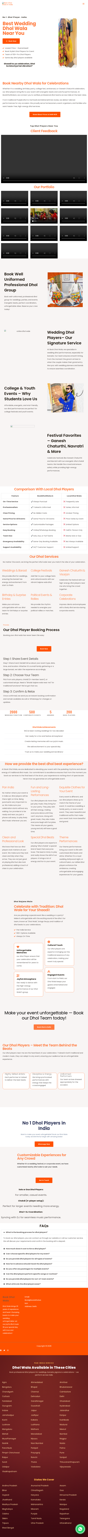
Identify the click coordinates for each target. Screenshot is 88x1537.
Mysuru (34, 1438)
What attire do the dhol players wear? (23, 1284)
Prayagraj (35, 1452)
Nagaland (64, 1509)
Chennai (35, 1391)
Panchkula (7, 1448)
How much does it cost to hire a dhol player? (26, 1248)
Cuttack (6, 1396)
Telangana (65, 1518)
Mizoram (35, 1509)
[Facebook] (1, 1350)
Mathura (35, 1429)
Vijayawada (65, 1466)
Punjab (34, 1513)
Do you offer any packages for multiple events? (27, 1269)
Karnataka (36, 1499)
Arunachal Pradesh (40, 1485)
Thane (34, 1462)
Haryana (35, 1495)
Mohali (5, 1434)
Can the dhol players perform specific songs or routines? (31, 1274)
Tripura (5, 1523)
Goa (62, 1490)
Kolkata (34, 1420)
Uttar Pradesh (37, 1523)
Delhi (62, 1396)
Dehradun (35, 1396)
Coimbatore (65, 1391)
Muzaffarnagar (9, 1438)
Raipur (5, 1457)
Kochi (4, 1420)
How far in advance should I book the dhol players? (29, 1264)
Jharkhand (7, 1499)
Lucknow (6, 1424)
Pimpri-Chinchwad (11, 1452)
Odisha (5, 1513)
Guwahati (35, 1406)
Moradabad (36, 1434)
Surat (4, 1462)
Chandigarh (7, 1391)
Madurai (63, 1424)
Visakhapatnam (9, 1471)
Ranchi (34, 1457)
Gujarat (5, 1495)
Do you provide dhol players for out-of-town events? (30, 1279)
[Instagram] (8, 1350)
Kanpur (63, 1415)
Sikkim (5, 1518)
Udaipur (5, 1466)
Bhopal (34, 1387)
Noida (62, 1443)
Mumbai (63, 1434)
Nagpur (63, 1438)
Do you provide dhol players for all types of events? (29, 1259)
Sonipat (63, 1457)
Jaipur (34, 1410)
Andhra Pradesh (9, 1485)
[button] (44, 1232)
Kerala (63, 1499)
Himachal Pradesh (68, 1495)
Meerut (63, 1429)
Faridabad (7, 1401)
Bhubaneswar (66, 1387)
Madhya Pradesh (10, 1504)
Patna (62, 1448)
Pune (62, 1452)
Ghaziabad (65, 1401)
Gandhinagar (37, 1401)
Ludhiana (35, 1424)
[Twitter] (4, 1350)
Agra (4, 1382)
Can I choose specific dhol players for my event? (28, 1253)
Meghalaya (7, 1509)
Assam (63, 1485)
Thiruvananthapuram (70, 1462)
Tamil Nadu (36, 1518)
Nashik (5, 1443)
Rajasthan (64, 1513)
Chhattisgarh (37, 1490)
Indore (5, 1410)
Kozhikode (64, 1420)
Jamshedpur (8, 1415)
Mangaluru (7, 1429)
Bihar (4, 1490)
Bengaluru (7, 1387)
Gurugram (7, 1406)
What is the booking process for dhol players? (26, 1232)
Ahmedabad (37, 1382)
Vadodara (35, 1466)
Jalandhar (64, 1410)
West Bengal (8, 1527)
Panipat (34, 1448)
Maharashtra (37, 1504)
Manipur (63, 1504)
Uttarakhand (65, 1523)
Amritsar (64, 1382)
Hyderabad (65, 1406)
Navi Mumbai (37, 1443)
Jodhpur (35, 1415)
